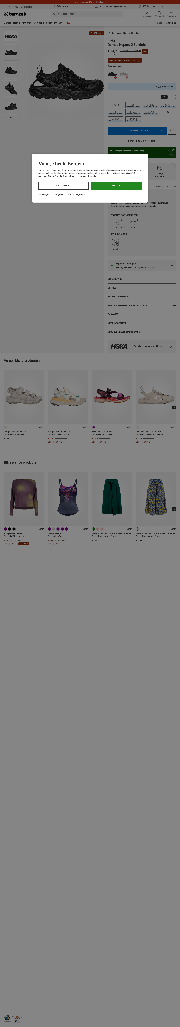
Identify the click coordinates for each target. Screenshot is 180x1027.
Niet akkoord (63, 185)
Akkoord (116, 185)
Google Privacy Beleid (65, 176)
